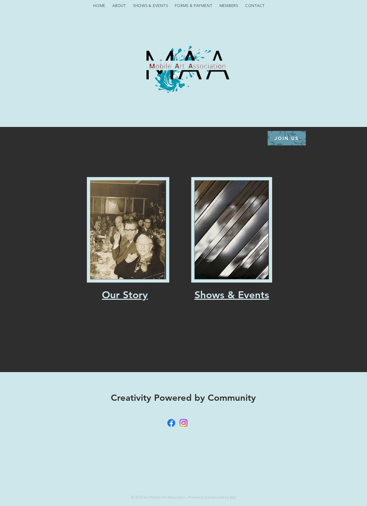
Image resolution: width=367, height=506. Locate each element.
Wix (233, 497)
